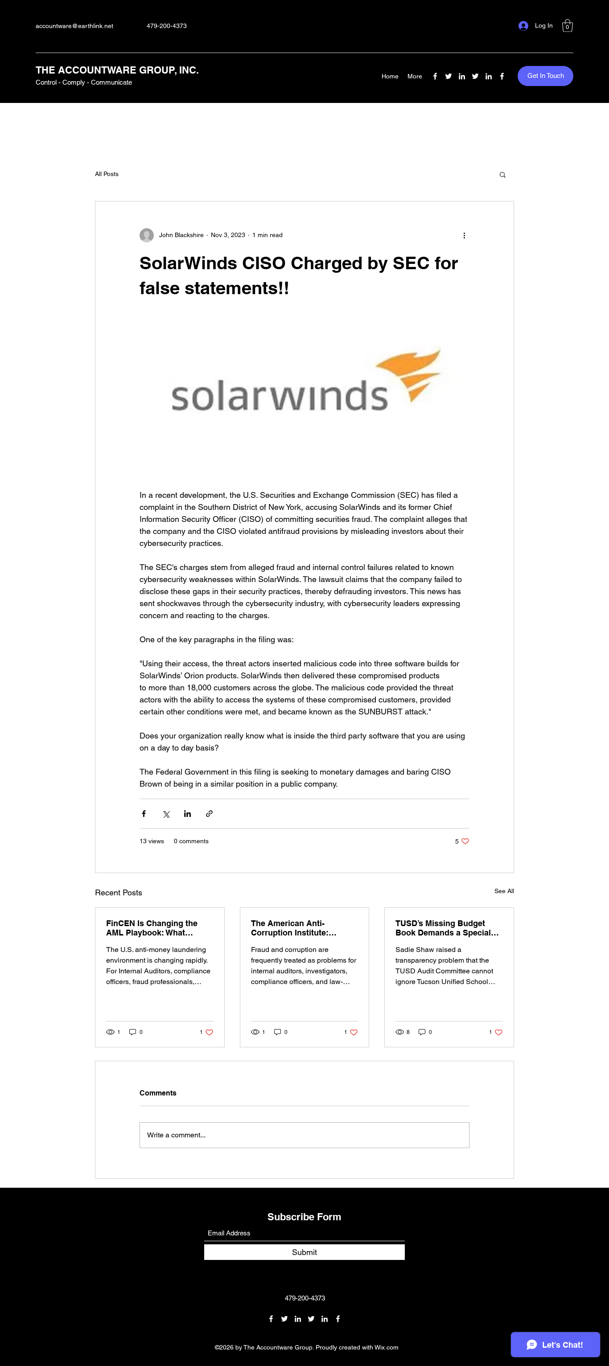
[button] (567, 25)
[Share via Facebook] (144, 813)
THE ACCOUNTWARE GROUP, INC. (117, 70)
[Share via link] (209, 813)
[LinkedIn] (461, 76)
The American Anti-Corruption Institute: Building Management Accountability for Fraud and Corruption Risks (297, 928)
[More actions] (464, 235)
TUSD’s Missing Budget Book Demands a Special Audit (443, 928)
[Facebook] (435, 76)
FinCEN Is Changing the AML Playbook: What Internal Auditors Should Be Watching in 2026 (159, 928)
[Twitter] (448, 76)
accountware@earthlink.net (74, 25)
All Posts (107, 173)
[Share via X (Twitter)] (165, 813)
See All (504, 890)
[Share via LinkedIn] (187, 813)
